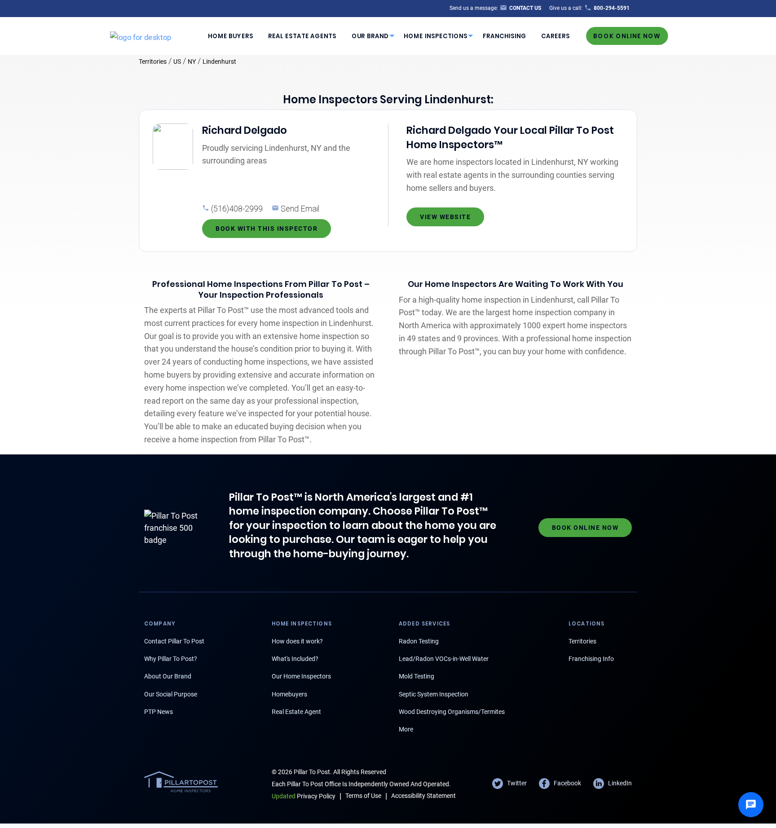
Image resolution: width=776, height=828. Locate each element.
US (177, 61)
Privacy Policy (303, 796)
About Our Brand (167, 676)
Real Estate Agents (302, 35)
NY (192, 61)
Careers (555, 35)
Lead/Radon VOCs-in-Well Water (444, 658)
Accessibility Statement (423, 795)
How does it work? (297, 641)
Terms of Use (363, 795)
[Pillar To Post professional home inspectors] (141, 35)
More (406, 729)
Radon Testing (419, 641)
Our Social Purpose (170, 694)
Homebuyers (289, 694)
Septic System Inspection (433, 694)
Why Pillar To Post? (170, 658)
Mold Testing (416, 676)
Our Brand (370, 35)
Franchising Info (591, 658)
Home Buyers (230, 35)
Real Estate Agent (296, 711)
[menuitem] (230, 36)
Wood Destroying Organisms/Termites (452, 711)
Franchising (504, 35)
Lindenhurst (219, 61)
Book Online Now (627, 36)
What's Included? (295, 658)
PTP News (158, 711)
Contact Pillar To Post (174, 641)
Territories (153, 61)
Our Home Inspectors (301, 676)
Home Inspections (435, 35)
